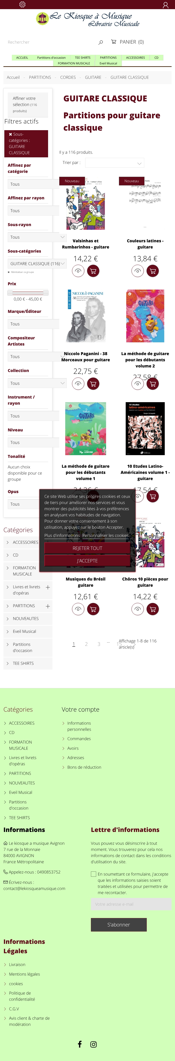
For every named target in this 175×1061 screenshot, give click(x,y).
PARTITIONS (24, 606)
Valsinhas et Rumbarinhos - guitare (85, 244)
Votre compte (80, 709)
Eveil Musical (24, 631)
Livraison (17, 964)
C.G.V (14, 1009)
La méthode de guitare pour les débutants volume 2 (145, 360)
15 (119, 644)
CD (15, 555)
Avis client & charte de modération (29, 1021)
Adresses (75, 757)
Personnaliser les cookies (105, 535)
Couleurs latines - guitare (145, 244)
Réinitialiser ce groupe (22, 272)
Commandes (79, 739)
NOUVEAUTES (26, 618)
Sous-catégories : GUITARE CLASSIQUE (19, 144)
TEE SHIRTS (23, 663)
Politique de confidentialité (22, 996)
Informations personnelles (79, 726)
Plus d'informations (62, 535)
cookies (16, 984)
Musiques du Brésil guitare (86, 582)
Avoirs (73, 748)
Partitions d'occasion (22, 647)
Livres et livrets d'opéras (26, 590)
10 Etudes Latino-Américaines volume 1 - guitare (145, 472)
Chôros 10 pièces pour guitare (145, 582)
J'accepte (87, 560)
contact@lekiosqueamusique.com (34, 888)
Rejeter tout (87, 548)
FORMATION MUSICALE (24, 571)
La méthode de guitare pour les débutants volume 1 (86, 472)
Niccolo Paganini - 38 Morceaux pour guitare (85, 357)
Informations (24, 829)
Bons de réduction (84, 767)
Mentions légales (24, 974)
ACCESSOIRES (25, 542)
